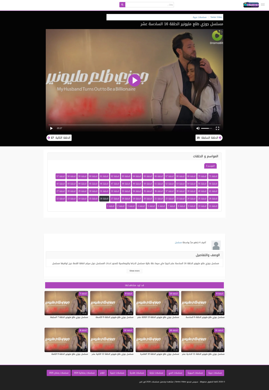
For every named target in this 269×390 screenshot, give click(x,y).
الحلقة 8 (181, 206)
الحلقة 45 (93, 184)
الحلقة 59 (82, 176)
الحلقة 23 (180, 199)
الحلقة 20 (148, 199)
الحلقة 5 (151, 206)
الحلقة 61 (104, 176)
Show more (135, 271)
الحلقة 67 (169, 176)
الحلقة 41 (213, 191)
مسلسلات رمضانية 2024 (84, 373)
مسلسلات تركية (156, 373)
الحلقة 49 (137, 184)
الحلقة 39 (191, 191)
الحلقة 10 (202, 206)
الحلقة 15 (93, 199)
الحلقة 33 (126, 191)
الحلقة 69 (191, 176)
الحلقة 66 (159, 176)
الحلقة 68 (180, 176)
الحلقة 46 (104, 184)
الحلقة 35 (148, 191)
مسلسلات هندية (137, 373)
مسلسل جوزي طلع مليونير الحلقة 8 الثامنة (69, 354)
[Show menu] (263, 4)
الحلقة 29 (82, 191)
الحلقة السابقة (208, 137)
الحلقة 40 (202, 191)
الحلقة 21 (159, 199)
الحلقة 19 (137, 199)
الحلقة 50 (148, 184)
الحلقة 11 (213, 206)
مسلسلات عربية (215, 373)
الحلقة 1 (110, 206)
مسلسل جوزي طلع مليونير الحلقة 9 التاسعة (114, 317)
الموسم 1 (210, 166)
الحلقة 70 (202, 176)
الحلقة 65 (148, 176)
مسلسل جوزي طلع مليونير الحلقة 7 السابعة (69, 317)
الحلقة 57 (61, 176)
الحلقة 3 (131, 206)
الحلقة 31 (104, 191)
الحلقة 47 (115, 184)
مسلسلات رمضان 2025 (58, 373)
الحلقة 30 (93, 191)
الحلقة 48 (126, 184)
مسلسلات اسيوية (195, 373)
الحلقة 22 (169, 199)
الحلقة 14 (82, 199)
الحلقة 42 (61, 184)
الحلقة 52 (169, 184)
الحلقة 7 (171, 206)
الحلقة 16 (104, 199)
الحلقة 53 (180, 184)
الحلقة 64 (137, 176)
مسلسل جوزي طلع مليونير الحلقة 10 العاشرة (159, 354)
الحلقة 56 (213, 184)
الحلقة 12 (61, 199)
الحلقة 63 (126, 176)
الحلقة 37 (169, 191)
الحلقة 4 (141, 206)
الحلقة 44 (82, 184)
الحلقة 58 (71, 176)
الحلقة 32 (115, 191)
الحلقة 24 (191, 199)
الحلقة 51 (159, 184)
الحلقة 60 (93, 176)
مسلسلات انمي (175, 373)
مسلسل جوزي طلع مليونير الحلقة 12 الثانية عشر (112, 354)
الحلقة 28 (71, 191)
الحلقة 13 (71, 199)
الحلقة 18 (126, 199)
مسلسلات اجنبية (117, 373)
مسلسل (178, 242)
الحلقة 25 (202, 199)
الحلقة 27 (61, 191)
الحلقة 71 (213, 176)
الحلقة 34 (137, 191)
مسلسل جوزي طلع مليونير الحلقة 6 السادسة (205, 317)
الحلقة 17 (115, 199)
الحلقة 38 (180, 191)
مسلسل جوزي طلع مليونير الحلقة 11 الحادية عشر (203, 354)
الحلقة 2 (121, 206)
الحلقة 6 (161, 206)
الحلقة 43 (71, 184)
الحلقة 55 (202, 184)
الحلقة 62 (115, 176)
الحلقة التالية (60, 137)
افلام (102, 373)
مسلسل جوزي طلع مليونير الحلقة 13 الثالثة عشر (158, 317)
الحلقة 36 (159, 191)
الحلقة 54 (191, 184)
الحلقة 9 (191, 206)
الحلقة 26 (213, 199)
